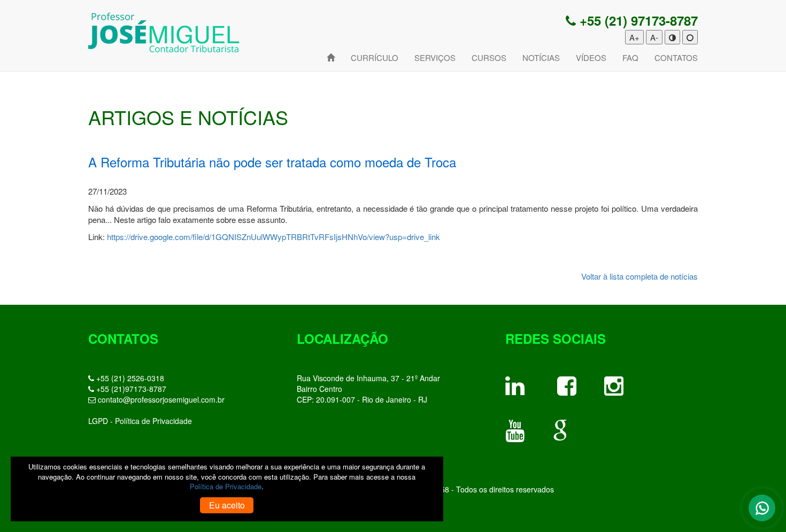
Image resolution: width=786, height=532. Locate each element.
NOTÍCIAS (541, 57)
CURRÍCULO (374, 57)
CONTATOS (676, 57)
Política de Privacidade (225, 486)
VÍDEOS (591, 57)
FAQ (630, 57)
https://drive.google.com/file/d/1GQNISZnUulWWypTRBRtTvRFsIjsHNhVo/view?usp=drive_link (273, 236)
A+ (634, 37)
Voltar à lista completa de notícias (639, 276)
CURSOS (489, 57)
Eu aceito (227, 505)
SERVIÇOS (435, 57)
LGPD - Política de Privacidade (140, 420)
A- (654, 37)
